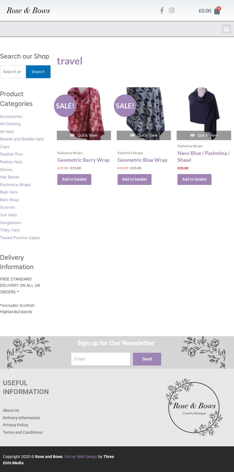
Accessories (11, 116)
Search (38, 71)
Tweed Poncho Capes (20, 237)
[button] (226, 29)
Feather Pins (11, 154)
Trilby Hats (10, 230)
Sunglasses (10, 222)
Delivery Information (21, 417)
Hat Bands (9, 177)
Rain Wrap (9, 199)
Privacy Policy (15, 425)
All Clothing (10, 124)
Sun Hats (8, 215)
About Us (11, 410)
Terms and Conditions (23, 432)
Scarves (7, 207)
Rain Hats (9, 192)
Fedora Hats (11, 162)
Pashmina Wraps (15, 184)
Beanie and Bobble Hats (22, 139)
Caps (4, 146)
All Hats (7, 131)
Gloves (6, 169)
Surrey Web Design (80, 456)
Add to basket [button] (74, 179)
